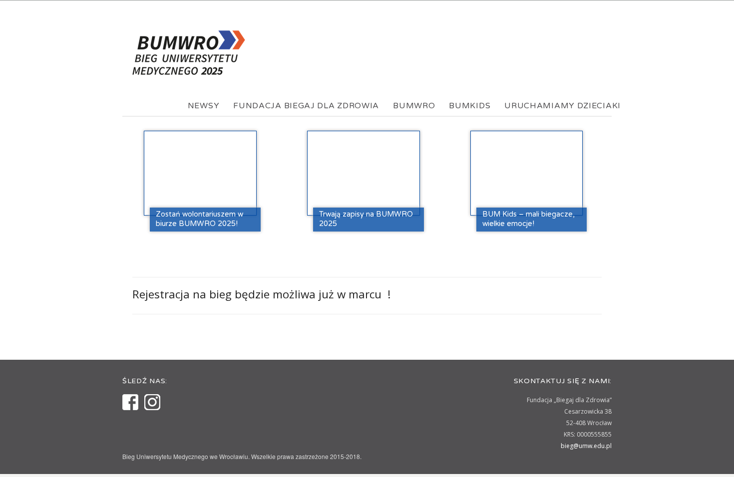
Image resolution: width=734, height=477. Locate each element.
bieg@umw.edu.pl (586, 446)
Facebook (130, 402)
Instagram (152, 402)
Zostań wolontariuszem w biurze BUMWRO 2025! (199, 219)
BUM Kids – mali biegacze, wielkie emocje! (528, 219)
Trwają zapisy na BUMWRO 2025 (366, 219)
